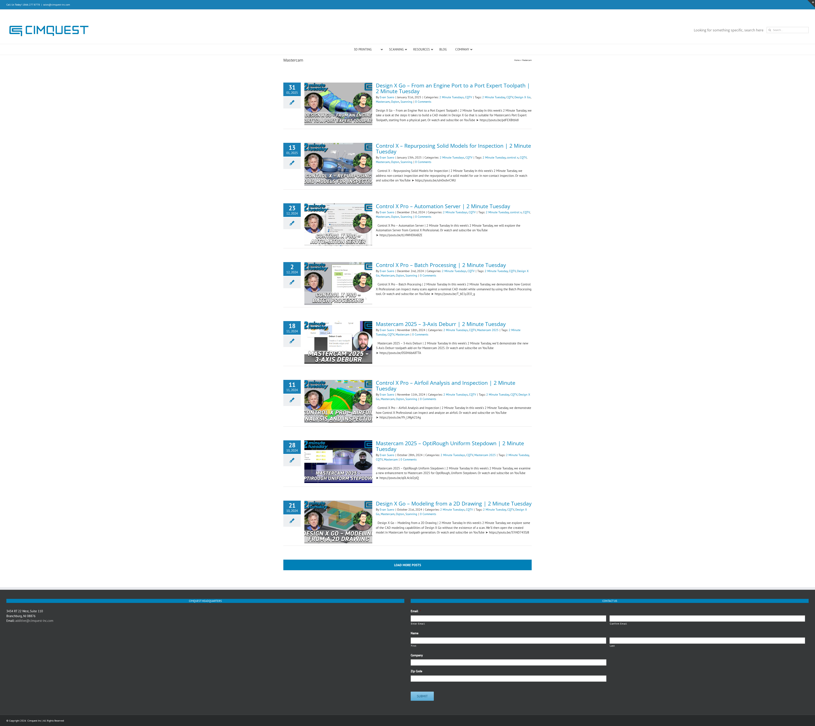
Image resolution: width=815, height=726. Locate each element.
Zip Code (416, 671)
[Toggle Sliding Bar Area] (811, 4)
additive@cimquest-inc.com (34, 621)
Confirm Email (618, 623)
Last (612, 645)
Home (517, 60)
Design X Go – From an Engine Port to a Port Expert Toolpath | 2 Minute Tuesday (453, 88)
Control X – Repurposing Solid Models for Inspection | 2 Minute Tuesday (453, 148)
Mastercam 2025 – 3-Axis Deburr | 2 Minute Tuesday (441, 323)
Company (417, 655)
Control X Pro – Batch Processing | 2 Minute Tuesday (441, 264)
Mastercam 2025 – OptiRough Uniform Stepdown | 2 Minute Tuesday (450, 446)
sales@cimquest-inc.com (56, 4)
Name (415, 633)
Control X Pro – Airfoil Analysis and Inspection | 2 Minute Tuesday (445, 385)
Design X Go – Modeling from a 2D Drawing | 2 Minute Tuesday (454, 503)
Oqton (395, 102)
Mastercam (383, 102)
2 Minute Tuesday (493, 97)
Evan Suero (387, 97)
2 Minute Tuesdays (451, 97)
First (413, 645)
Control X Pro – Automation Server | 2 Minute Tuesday (443, 206)
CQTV (468, 97)
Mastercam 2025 (488, 330)
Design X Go (522, 97)
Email (416, 611)
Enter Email (418, 623)
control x (513, 157)
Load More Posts (407, 565)
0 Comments (423, 102)
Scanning (406, 102)
